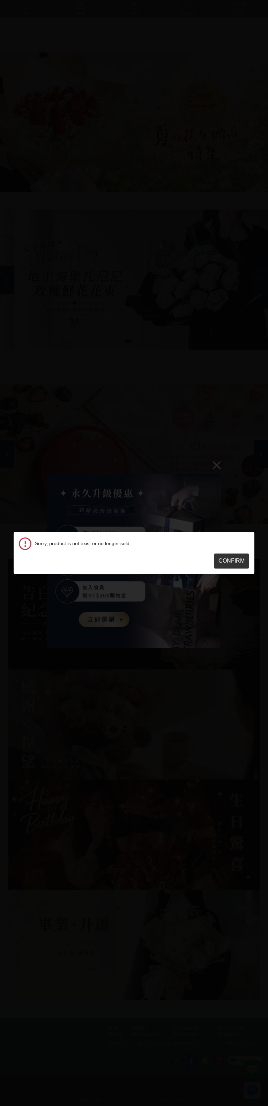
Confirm (231, 561)
